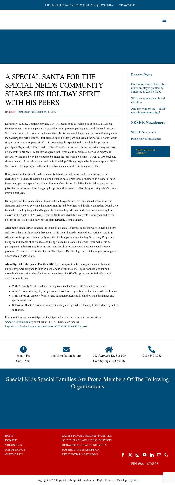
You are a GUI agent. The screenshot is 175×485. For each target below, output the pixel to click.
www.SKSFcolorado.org (19, 322)
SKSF (12, 111)
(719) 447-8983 (152, 355)
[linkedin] (152, 455)
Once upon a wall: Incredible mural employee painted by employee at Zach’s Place (148, 87)
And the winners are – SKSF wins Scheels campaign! (148, 110)
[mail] (159, 455)
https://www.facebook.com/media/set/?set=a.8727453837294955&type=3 (46, 326)
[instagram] (137, 455)
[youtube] (144, 455)
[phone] (166, 455)
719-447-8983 (127, 5)
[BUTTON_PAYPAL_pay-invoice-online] (144, 434)
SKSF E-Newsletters (143, 132)
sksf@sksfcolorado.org (66, 355)
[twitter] (130, 455)
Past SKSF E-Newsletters (146, 138)
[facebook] (123, 455)
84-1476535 (149, 463)
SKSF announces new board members (148, 100)
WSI (135, 480)
